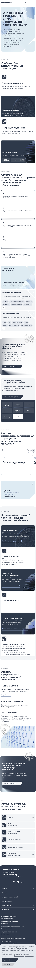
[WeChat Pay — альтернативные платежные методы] (7, 410)
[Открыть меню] (31, 2)
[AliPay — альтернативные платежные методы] (18, 410)
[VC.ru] (22, 882)
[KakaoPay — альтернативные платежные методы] (7, 416)
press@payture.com (9, 921)
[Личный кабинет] (25, 2)
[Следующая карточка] (33, 451)
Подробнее (4, 695)
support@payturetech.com (12, 927)
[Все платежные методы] (18, 416)
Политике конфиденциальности (24, 956)
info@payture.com (8, 916)
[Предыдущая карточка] (29, 451)
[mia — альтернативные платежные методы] (18, 404)
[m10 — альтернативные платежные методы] (7, 404)
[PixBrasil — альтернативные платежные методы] (29, 404)
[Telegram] (13, 882)
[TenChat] (18, 882)
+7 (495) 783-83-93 (9, 932)
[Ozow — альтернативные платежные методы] (29, 410)
